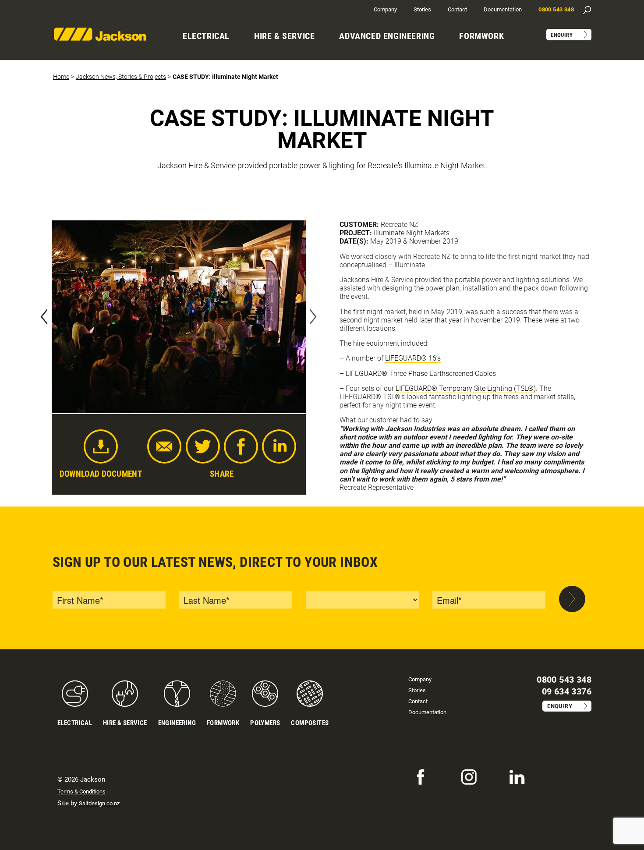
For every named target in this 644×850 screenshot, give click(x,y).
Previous (44, 316)
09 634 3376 (566, 691)
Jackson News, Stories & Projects (121, 76)
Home (61, 76)
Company (385, 9)
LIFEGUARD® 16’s (413, 358)
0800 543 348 (556, 9)
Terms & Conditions (81, 791)
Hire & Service (284, 36)
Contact (457, 9)
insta (467, 774)
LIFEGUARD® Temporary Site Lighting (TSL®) (466, 388)
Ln (513, 774)
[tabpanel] (179, 316)
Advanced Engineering (387, 36)
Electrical (206, 36)
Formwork (481, 36)
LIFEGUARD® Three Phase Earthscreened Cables (421, 373)
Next (313, 316)
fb (415, 774)
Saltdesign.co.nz (99, 803)
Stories (422, 9)
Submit (572, 599)
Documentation (503, 9)
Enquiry (562, 35)
